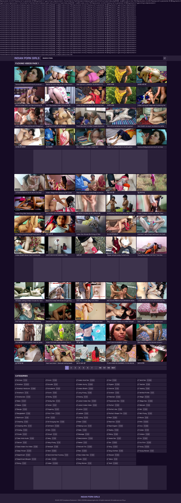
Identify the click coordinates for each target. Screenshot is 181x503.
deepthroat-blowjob (26, 459)
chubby (22, 430)
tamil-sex (145, 380)
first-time (54, 413)
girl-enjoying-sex (56, 422)
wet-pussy (145, 413)
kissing (82, 397)
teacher (144, 384)
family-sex (54, 401)
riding (113, 434)
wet (143, 409)
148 (108, 368)
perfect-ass (115, 409)
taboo (113, 459)
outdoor (114, 393)
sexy (113, 447)
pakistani (114, 397)
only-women (84, 463)
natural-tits (85, 447)
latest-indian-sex (87, 401)
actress (22, 380)
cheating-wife (24, 426)
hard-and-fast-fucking (58, 455)
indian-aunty (85, 384)
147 (104, 368)
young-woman (146, 451)
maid (82, 422)
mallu (82, 430)
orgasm (114, 384)
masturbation (85, 438)
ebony (21, 463)
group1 (52, 434)
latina (82, 409)
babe (21, 401)
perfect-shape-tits (118, 413)
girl (51, 418)
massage (83, 434)
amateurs (22, 393)
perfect (114, 405)
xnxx (143, 426)
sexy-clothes (116, 451)
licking (83, 418)
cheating (22, 422)
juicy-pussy (84, 393)
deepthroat (23, 455)
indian (53, 463)
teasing (144, 388)
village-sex (145, 401)
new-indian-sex (86, 455)
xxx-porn (145, 442)
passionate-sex (116, 401)
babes (21, 405)
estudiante (54, 388)
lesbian (83, 413)
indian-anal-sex (86, 380)
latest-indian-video (87, 405)
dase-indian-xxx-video (27, 447)
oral (112, 380)
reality (113, 430)
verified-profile (146, 393)
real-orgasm (116, 426)
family (52, 397)
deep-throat (24, 451)
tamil (113, 463)
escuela (52, 384)
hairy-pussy (54, 442)
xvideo (144, 430)
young (144, 447)
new (82, 451)
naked (82, 442)
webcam (144, 405)
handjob (53, 447)
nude (82, 459)
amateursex (23, 397)
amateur (23, 384)
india (52, 459)
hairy (52, 438)
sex (113, 442)
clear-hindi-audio (25, 438)
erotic (52, 380)
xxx (143, 438)
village (144, 397)
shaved (114, 455)
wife (143, 422)
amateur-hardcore (26, 388)
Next (113, 368)
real (113, 418)
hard (52, 451)
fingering (53, 409)
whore (143, 418)
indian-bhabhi (85, 388)
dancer (21, 442)
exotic (52, 393)
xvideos (144, 434)
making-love (84, 426)
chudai (22, 434)
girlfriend (53, 426)
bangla (22, 409)
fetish (52, 405)
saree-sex (115, 438)
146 (100, 368)
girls (51, 430)
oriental (113, 388)
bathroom (22, 418)
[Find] (164, 58)
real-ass (114, 422)
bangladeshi (23, 413)
